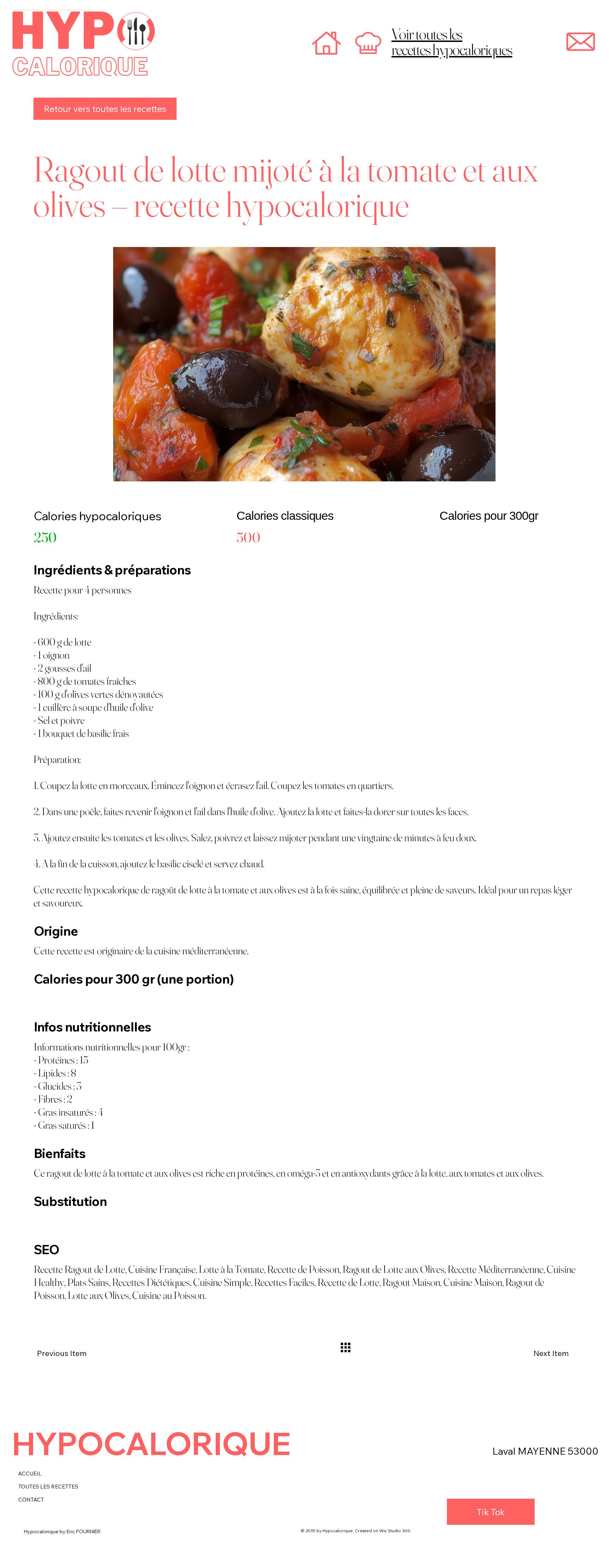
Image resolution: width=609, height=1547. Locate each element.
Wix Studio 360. (395, 1530)
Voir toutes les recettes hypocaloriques (452, 41)
